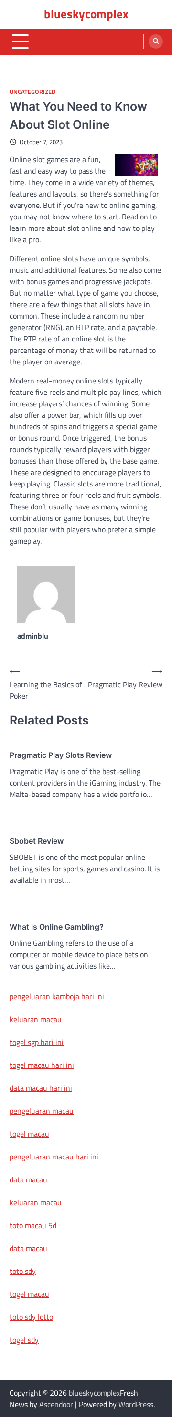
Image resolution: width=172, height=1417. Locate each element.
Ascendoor (56, 1404)
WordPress (135, 1404)
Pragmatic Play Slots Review (61, 755)
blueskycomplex (86, 14)
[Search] (156, 41)
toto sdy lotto (31, 1317)
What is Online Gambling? (57, 926)
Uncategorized (32, 91)
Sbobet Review (37, 841)
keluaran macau (36, 1019)
